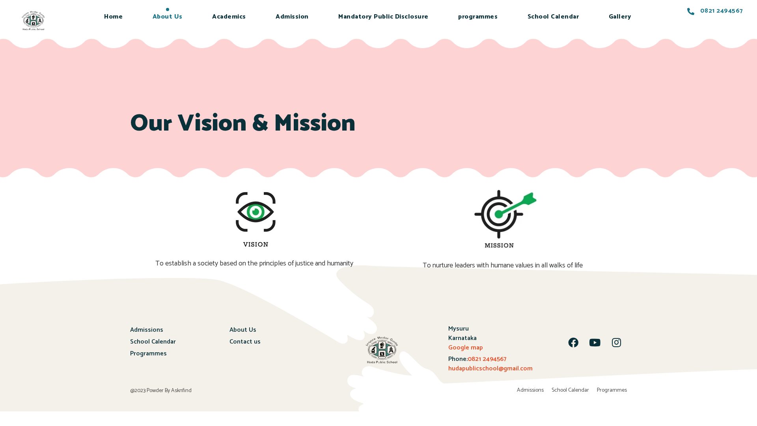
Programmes (148, 353)
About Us (168, 16)
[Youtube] (595, 342)
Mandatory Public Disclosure (383, 16)
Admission (292, 16)
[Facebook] (573, 342)
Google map (465, 347)
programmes (478, 16)
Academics (229, 16)
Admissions (146, 330)
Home (113, 16)
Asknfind (181, 390)
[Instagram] (616, 342)
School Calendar (553, 16)
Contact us (245, 341)
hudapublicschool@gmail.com (490, 368)
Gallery (620, 16)
